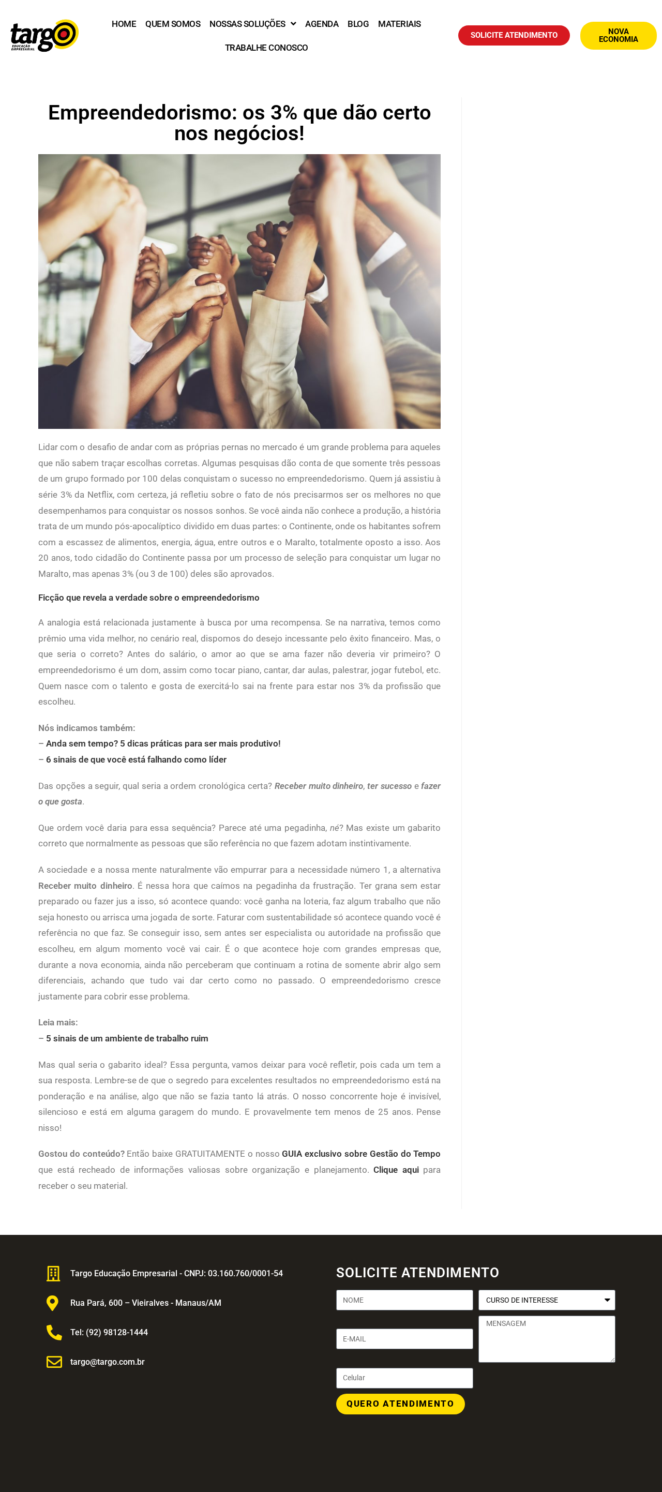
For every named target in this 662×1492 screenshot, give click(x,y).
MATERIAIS (399, 24)
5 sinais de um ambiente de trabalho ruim (127, 1038)
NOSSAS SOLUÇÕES (247, 24)
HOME (124, 24)
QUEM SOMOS (172, 24)
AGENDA (321, 24)
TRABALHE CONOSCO (266, 47)
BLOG (358, 24)
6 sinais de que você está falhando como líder (136, 759)
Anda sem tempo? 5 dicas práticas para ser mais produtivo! (163, 743)
